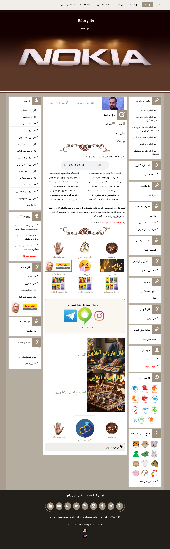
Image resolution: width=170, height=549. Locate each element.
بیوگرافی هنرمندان (27, 356)
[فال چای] (70, 393)
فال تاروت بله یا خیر (27, 198)
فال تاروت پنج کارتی (27, 157)
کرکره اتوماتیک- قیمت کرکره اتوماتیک (27, 237)
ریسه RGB (151, 359)
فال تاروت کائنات (28, 130)
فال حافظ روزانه (29, 283)
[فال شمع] (81, 393)
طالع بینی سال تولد (148, 481)
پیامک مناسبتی (103, 4)
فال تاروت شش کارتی (26, 164)
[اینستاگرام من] (93, 506)
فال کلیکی (151, 318)
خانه (158, 4)
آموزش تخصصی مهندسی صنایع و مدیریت (26, 247)
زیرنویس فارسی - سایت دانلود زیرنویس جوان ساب (27, 227)
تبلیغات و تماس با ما (66, 4)
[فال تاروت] (106, 356)
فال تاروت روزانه (28, 110)
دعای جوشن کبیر (148, 291)
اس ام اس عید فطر (148, 110)
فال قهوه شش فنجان (147, 229)
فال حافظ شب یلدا (28, 290)
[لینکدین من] (50, 506)
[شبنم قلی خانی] (57, 103)
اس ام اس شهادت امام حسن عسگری (147, 118)
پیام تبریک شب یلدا (27, 296)
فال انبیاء (152, 195)
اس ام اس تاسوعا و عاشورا (144, 137)
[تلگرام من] (111, 506)
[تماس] (85, 506)
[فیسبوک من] (102, 506)
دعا (154, 297)
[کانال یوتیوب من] (59, 506)
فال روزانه (120, 4)
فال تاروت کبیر (29, 116)
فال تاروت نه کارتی (27, 171)
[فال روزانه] (80, 356)
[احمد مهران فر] (113, 104)
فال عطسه (31, 330)
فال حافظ (147, 4)
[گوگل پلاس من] (67, 506)
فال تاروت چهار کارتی (26, 150)
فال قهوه (152, 215)
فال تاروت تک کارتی (27, 137)
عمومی (109, 447)
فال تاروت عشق (29, 184)
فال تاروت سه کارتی (27, 144)
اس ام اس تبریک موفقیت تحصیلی (146, 152)
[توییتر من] (76, 506)
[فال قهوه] (106, 393)
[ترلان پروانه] (85, 103)
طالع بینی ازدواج (149, 270)
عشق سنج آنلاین (149, 338)
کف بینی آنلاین (150, 249)
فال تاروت (133, 4)
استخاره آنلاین (86, 4)
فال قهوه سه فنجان (147, 222)
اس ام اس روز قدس (147, 144)
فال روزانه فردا (29, 363)
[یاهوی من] (119, 506)
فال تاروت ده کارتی (27, 177)
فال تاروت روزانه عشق (26, 191)
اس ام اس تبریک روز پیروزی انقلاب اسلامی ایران (145, 129)
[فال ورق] (60, 393)
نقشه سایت (73, 524)
